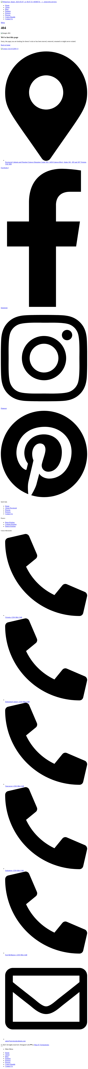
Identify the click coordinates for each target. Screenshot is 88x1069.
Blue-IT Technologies (41, 1045)
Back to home (5, 45)
